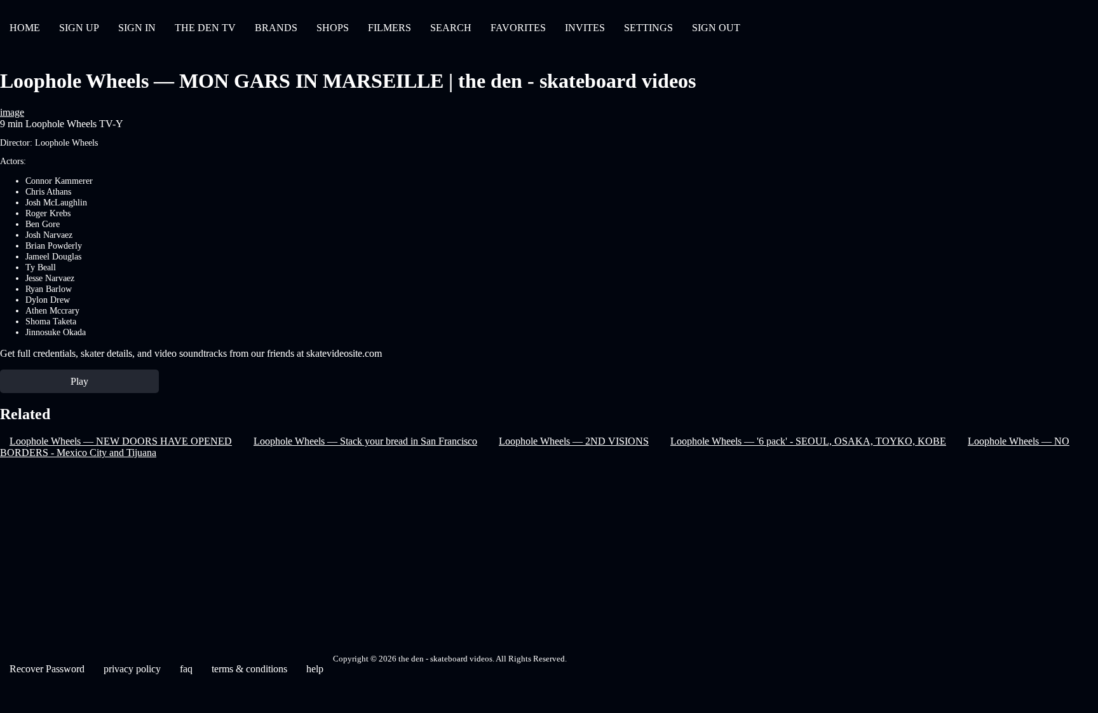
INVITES (585, 27)
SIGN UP (79, 27)
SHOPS (332, 27)
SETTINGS (648, 27)
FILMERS (389, 27)
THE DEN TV (205, 27)
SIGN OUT (716, 27)
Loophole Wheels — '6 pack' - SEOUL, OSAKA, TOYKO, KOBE (808, 441)
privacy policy (132, 668)
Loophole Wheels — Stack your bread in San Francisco (365, 441)
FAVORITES (518, 27)
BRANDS (276, 27)
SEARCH (450, 27)
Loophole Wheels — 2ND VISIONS (574, 441)
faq (186, 668)
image (12, 112)
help (314, 668)
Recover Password (47, 668)
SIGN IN (137, 27)
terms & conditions (249, 668)
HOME (25, 27)
